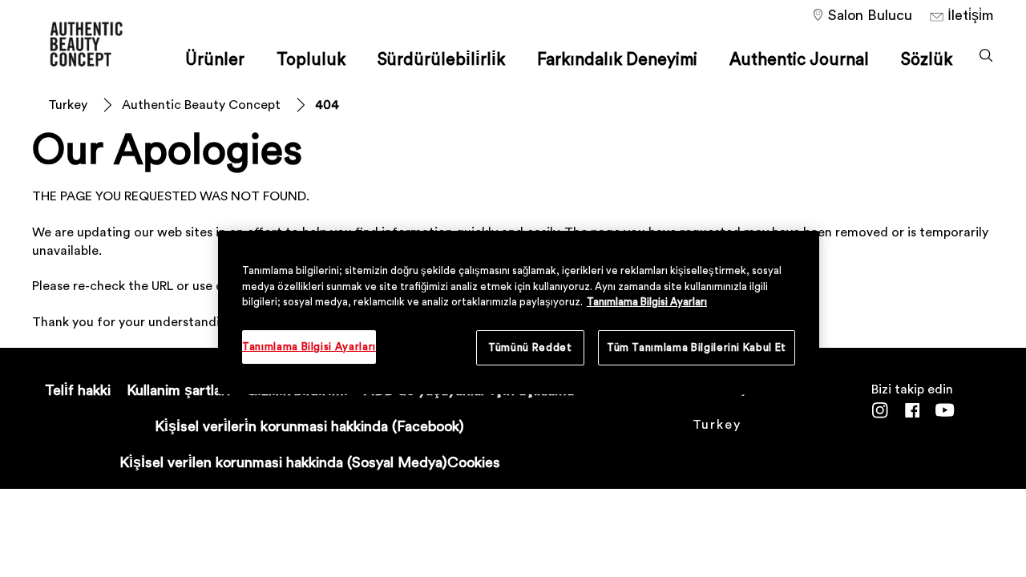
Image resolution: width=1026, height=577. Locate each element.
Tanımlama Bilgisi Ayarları (647, 302)
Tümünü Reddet (530, 347)
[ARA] (986, 55)
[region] (518, 312)
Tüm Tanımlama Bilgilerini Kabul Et (696, 347)
